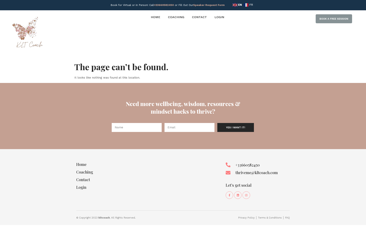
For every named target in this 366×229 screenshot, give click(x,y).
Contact (199, 17)
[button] (334, 18)
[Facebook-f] (229, 195)
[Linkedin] (238, 195)
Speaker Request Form (209, 4)
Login (219, 17)
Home (155, 17)
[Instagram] (246, 195)
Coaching (176, 17)
